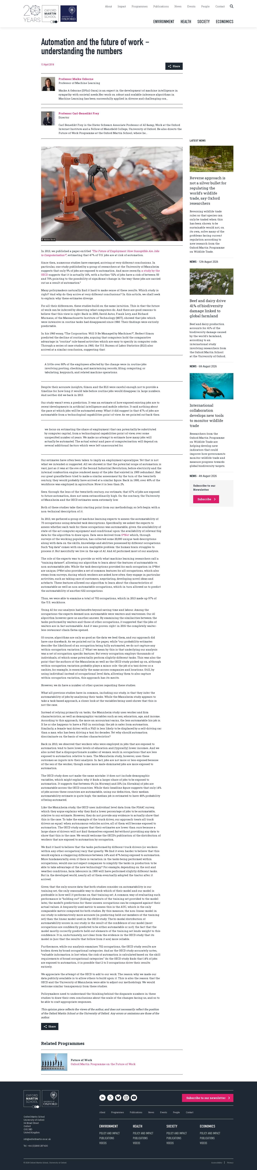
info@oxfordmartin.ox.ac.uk (37, 1139)
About (108, 6)
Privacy (230, 1162)
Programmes (140, 6)
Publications (161, 6)
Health (186, 21)
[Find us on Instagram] (126, 1098)
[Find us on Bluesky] (118, 1098)
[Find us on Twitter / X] (110, 1098)
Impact (122, 6)
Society (203, 21)
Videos (103, 1143)
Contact (220, 6)
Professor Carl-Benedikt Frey (79, 113)
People (205, 6)
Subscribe (204, 499)
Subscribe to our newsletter (206, 1098)
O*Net (125, 535)
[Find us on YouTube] (134, 1098)
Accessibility (216, 1162)
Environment (163, 21)
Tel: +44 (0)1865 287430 (36, 1145)
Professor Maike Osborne (76, 79)
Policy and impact (109, 1133)
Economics (224, 21)
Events (191, 6)
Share (176, 66)
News (177, 6)
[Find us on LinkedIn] (102, 1098)
